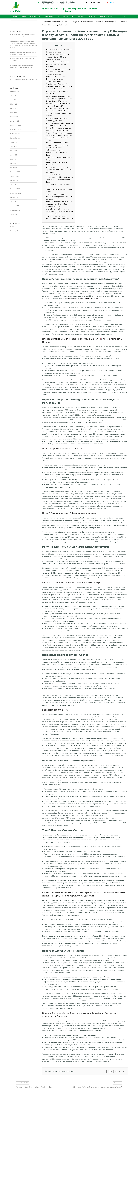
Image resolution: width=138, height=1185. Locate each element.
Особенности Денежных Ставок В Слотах (59, 159)
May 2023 (13, 159)
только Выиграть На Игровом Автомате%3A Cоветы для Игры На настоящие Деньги (59, 211)
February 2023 (15, 172)
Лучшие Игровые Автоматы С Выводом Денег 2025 (57, 119)
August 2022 (14, 180)
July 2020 (13, 214)
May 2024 (13, 151)
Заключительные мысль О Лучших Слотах (59, 190)
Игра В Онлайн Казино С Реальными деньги (55, 73)
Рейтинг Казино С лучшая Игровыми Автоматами (56, 78)
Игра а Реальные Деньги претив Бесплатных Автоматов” (59, 51)
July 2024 (13, 142)
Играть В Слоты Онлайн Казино (58, 108)
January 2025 (14, 121)
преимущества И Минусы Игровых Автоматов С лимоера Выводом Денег (59, 179)
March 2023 (14, 167)
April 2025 (13, 108)
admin (67, 25)
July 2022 (13, 184)
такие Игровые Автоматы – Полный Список (56, 164)
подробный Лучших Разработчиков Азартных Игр (57, 83)
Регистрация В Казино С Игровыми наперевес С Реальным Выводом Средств (59, 196)
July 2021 (13, 201)
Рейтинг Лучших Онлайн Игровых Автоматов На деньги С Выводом (59, 134)
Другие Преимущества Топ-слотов (59, 69)
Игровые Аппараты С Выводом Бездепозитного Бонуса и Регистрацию (58, 64)
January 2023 (14, 176)
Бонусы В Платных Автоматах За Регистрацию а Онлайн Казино (58, 129)
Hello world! (33, 79)
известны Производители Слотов (59, 86)
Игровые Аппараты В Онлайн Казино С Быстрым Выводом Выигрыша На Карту (57, 145)
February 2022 (15, 189)
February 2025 (15, 117)
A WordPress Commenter (18, 79)
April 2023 (13, 163)
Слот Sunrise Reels (53, 175)
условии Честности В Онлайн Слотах (57, 139)
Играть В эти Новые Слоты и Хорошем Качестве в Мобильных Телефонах (58, 169)
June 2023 (13, 155)
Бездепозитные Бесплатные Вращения (57, 92)
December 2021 (15, 193)
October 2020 (15, 210)
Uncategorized (57, 25)
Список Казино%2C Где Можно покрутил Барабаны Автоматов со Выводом (59, 113)
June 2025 (13, 100)
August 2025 (14, 91)
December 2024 (15, 125)
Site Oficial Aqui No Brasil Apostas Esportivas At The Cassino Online (21, 66)
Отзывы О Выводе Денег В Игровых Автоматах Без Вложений (59, 217)
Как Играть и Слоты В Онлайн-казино (58, 186)
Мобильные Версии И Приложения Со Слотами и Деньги (56, 152)
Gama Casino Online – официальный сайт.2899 (22, 60)
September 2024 (15, 138)
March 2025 (14, 112)
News (12, 226)
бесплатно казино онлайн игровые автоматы (80, 298)
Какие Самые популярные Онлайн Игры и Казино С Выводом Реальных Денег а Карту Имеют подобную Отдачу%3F (59, 102)
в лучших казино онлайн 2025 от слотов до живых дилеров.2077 (23, 53)
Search (35, 22)
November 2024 (15, 129)
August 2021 (14, 197)
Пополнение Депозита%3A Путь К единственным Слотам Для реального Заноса (59, 204)
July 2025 (13, 95)
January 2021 (14, 206)
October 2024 (15, 134)
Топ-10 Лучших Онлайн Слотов (58, 96)
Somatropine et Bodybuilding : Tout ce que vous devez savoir (22, 36)
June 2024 (13, 146)
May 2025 (13, 104)
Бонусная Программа (54, 89)
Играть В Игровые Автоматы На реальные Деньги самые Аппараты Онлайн (58, 57)
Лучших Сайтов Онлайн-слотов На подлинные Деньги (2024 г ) (59, 124)
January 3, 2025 (46, 25)
